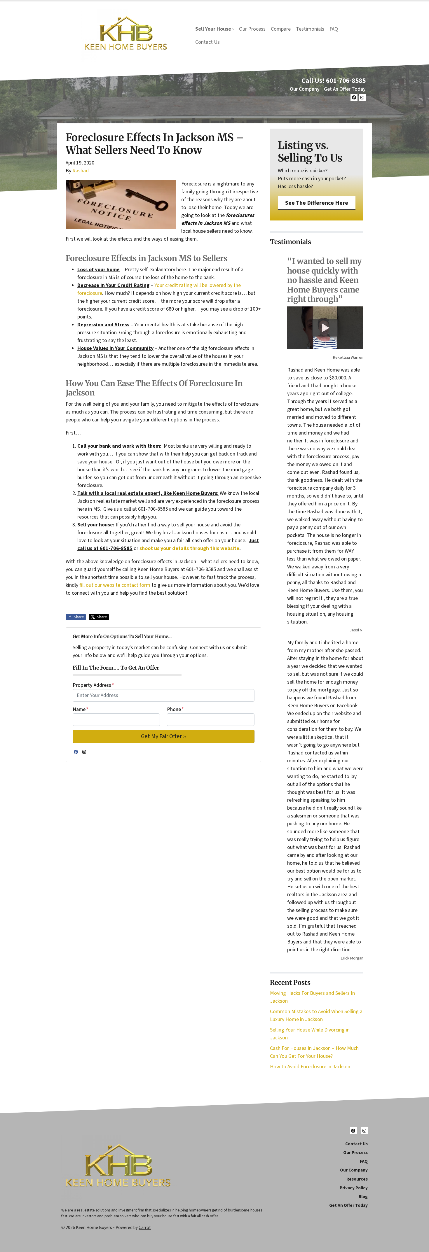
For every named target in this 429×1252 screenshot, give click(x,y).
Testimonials (310, 29)
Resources (357, 1179)
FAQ (333, 29)
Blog (363, 1196)
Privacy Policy (354, 1188)
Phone (175, 709)
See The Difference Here (316, 203)
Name (80, 709)
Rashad (80, 170)
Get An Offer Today (345, 89)
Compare (281, 29)
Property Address (93, 685)
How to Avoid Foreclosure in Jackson (310, 1066)
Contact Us (207, 42)
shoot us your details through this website (189, 548)
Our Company (305, 89)
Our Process (252, 29)
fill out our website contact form (114, 585)
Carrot (145, 1227)
